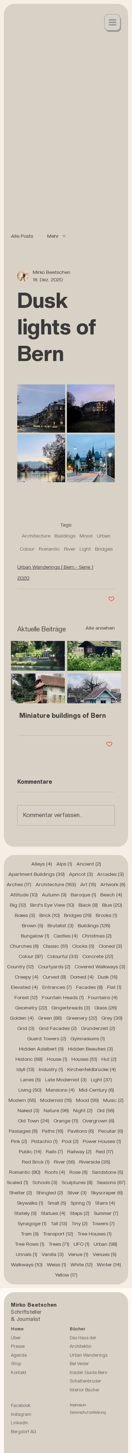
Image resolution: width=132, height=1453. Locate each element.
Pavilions (81, 1131)
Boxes (25, 915)
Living (30, 1090)
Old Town (33, 1120)
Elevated (24, 987)
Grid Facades (58, 1028)
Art (88, 884)
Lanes (30, 1079)
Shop (16, 1368)
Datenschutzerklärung (88, 1417)
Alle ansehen (100, 628)
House (57, 1059)
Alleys (41, 864)
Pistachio (44, 1141)
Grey (111, 1018)
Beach (111, 894)
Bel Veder (79, 1368)
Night (83, 1110)
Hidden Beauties (90, 1049)
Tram (30, 1234)
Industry (51, 1069)
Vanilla (53, 1254)
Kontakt (18, 1377)
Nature (56, 1110)
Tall (59, 1223)
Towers (103, 1223)
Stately (25, 1213)
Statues (53, 1213)
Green (50, 1018)
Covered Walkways (100, 966)
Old (105, 1110)
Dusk (108, 977)
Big (18, 905)
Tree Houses (94, 1234)
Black (88, 905)
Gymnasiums (87, 1038)
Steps (79, 1213)
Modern (22, 1100)
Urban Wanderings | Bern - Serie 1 (55, 567)
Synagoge (32, 1223)
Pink (19, 1141)
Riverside (94, 1162)
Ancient (88, 864)
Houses (84, 1059)
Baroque (83, 894)
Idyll (25, 1069)
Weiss (56, 1264)
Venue (78, 1254)
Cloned (110, 946)
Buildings (65, 536)
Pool (70, 1141)
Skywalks (30, 1203)
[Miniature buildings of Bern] (66, 672)
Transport (58, 1234)
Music (113, 1100)
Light (85, 549)
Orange (66, 1120)
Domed (82, 977)
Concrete (97, 956)
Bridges (104, 549)
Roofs (55, 1172)
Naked (28, 1110)
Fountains (103, 997)
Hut (109, 1059)
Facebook (21, 1410)
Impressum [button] (78, 1409)
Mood (86, 536)
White (81, 1264)
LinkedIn (19, 1427)
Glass (105, 1007)
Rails (54, 1151)
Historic (29, 1059)
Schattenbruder (85, 1385)
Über (16, 1342)
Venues (105, 1254)
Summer (106, 1213)
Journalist (28, 1319)
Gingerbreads (70, 1007)
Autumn (54, 894)
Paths (52, 1131)
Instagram (21, 1418)
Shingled (49, 1192)
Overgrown (98, 1120)
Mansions (60, 1090)
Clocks (83, 946)
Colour (27, 549)
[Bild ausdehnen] (41, 408)
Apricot (81, 874)
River (69, 549)
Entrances (57, 987)
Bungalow (35, 936)
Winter (109, 1264)
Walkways (27, 1264)
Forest (26, 997)
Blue (112, 905)
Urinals (26, 1254)
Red (104, 1151)
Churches (24, 946)
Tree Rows (29, 1244)
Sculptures (77, 1182)
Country (20, 966)
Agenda (19, 1359)
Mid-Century (96, 1090)
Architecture (36, 536)
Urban (104, 536)
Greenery (81, 1018)
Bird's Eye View (52, 905)
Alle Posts (22, 236)
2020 (23, 578)
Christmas (97, 936)
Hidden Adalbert (41, 1049)
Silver (77, 1192)
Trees (59, 1244)
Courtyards (54, 966)
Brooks (106, 915)
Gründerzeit (98, 1028)
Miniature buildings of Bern (62, 715)
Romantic (49, 549)
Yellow (66, 1275)
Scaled (17, 1182)
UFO (81, 1244)
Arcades (110, 874)
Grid (25, 1028)
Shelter (20, 1192)
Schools (44, 1182)
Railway (79, 1151)
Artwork (112, 884)
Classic (55, 946)
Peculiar (110, 1131)
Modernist (56, 1100)
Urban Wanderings (88, 1359)
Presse (18, 1350)
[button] (112, 23)
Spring (80, 1203)
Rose (78, 1172)
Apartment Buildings (36, 874)
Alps (64, 864)
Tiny (79, 1223)
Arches (19, 884)
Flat (114, 987)
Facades (89, 987)
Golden (22, 1018)
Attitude (24, 894)
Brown (32, 925)
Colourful (62, 956)
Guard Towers (46, 1038)
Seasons (111, 1182)
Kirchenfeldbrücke (91, 1069)
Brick (49, 915)
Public (30, 1151)
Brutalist (61, 925)
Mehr (53, 236)
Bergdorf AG (23, 1436)
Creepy (26, 977)
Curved (54, 977)
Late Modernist (66, 1079)
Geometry (31, 1007)
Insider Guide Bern (88, 1377)
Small (57, 1203)
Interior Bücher (85, 1394)
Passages (23, 1131)
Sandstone (107, 1172)
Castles (66, 936)
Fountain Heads (63, 997)
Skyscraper (107, 1192)
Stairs (105, 1203)
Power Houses (102, 1141)
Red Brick (36, 1162)
